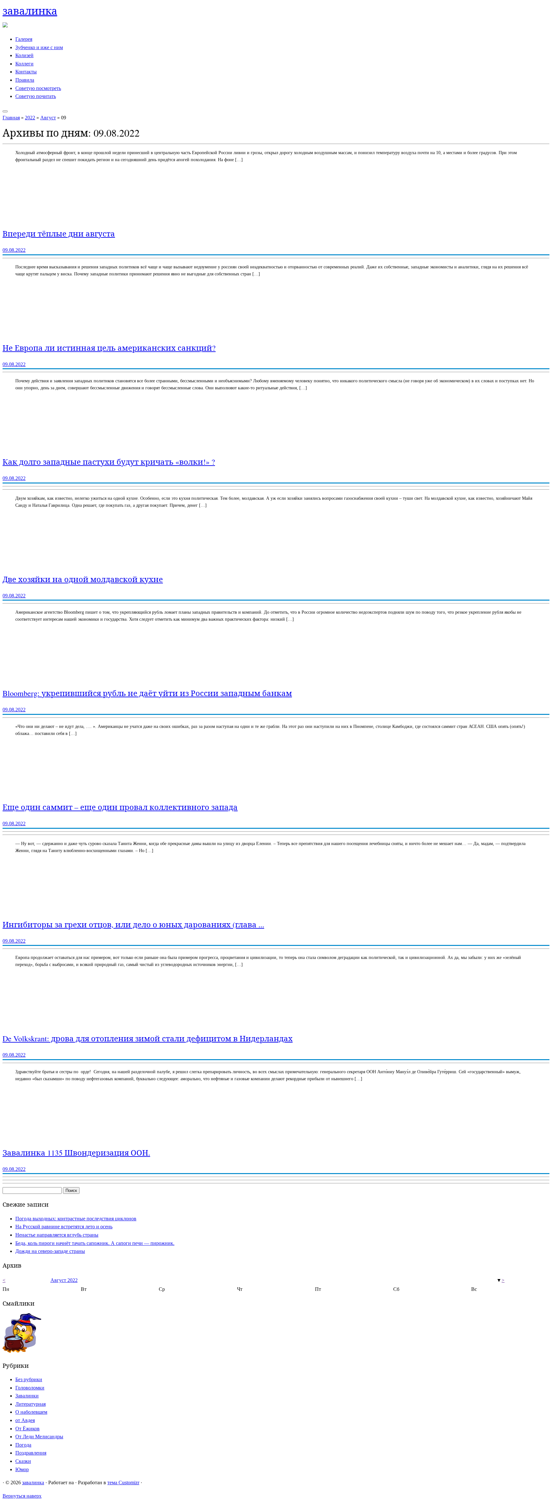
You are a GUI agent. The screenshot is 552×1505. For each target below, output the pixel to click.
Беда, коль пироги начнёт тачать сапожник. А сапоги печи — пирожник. (94, 1243)
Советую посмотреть (38, 88)
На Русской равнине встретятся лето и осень (63, 1226)
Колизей (24, 55)
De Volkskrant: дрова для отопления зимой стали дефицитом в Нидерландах (148, 1038)
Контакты (26, 71)
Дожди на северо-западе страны (50, 1251)
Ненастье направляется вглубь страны (56, 1235)
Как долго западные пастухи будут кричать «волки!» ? (109, 462)
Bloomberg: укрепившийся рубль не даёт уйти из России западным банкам (147, 693)
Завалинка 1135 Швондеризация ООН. (76, 1153)
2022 (30, 117)
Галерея (23, 39)
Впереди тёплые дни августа (59, 233)
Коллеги (24, 63)
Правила (24, 80)
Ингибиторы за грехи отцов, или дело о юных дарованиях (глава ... (133, 924)
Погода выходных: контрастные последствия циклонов (75, 1218)
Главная (11, 117)
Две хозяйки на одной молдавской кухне (83, 579)
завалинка (30, 11)
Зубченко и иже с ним (39, 47)
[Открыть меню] (5, 111)
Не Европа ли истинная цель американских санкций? (109, 348)
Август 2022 (64, 1280)
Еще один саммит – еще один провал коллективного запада (120, 807)
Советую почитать (35, 96)
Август (48, 117)
